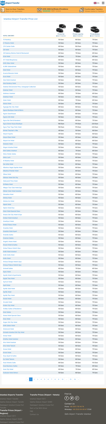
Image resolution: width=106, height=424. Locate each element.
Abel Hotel (6, 70)
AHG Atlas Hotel (8, 63)
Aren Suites (7, 312)
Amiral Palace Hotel (9, 225)
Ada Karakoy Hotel (9, 83)
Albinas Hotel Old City (10, 177)
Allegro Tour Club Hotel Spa (12, 187)
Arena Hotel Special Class (12, 315)
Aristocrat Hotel (8, 329)
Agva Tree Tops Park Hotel (12, 127)
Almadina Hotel (8, 194)
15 (70, 379)
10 (62, 379)
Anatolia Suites (8, 235)
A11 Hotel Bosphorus (10, 60)
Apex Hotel (7, 272)
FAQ (31, 411)
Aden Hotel (7, 100)
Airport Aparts (8, 134)
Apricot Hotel (7, 282)
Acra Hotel (6, 76)
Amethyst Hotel (8, 221)
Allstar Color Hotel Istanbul (12, 191)
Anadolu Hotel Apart (10, 231)
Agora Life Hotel (8, 117)
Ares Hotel (6, 319)
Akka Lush (6, 157)
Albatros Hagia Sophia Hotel (12, 167)
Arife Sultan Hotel (9, 325)
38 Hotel (6, 49)
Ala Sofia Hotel (8, 164)
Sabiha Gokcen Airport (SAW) (11, 419)
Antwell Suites (8, 268)
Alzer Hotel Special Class (11, 211)
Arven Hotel (7, 352)
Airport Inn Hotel (8, 140)
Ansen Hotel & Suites (10, 245)
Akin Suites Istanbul (10, 150)
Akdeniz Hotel (8, 144)
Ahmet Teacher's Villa (10, 130)
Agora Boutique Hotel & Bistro (13, 110)
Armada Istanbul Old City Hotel (13, 332)
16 (75, 379)
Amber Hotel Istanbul (10, 218)
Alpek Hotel (7, 204)
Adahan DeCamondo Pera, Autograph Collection (19, 87)
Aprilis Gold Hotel (9, 288)
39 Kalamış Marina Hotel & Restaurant (16, 53)
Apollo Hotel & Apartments (12, 275)
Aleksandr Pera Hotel (10, 181)
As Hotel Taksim (8, 359)
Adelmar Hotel (8, 97)
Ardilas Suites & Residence (12, 309)
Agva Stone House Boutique (12, 124)
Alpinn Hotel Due (8, 208)
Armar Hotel (7, 336)
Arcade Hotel (7, 302)
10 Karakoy (7, 39)
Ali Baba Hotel (8, 184)
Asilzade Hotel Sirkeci (10, 373)
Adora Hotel (7, 103)
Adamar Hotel (7, 90)
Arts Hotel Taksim (9, 346)
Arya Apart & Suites (10, 356)
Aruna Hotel (7, 349)
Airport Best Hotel (9, 137)
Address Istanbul (9, 93)
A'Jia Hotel (6, 56)
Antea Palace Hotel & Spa (11, 248)
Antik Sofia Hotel (8, 255)
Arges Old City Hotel (10, 322)
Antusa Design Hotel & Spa (12, 261)
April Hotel (6, 285)
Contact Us (34, 414)
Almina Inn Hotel (8, 201)
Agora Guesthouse (9, 113)
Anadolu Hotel (8, 228)
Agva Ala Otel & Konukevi (11, 120)
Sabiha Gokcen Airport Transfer (12, 402)
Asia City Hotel (8, 369)
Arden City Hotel (8, 305)
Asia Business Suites (10, 366)
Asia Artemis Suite (9, 362)
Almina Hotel (7, 198)
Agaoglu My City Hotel (10, 107)
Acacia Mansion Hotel (10, 73)
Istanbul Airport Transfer (9, 399)
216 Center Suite (8, 46)
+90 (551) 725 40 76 (77, 406)
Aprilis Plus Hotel (9, 295)
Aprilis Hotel (7, 292)
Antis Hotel (7, 258)
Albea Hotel (7, 174)
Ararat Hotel (7, 298)
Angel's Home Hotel (9, 241)
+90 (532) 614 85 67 (79, 409)
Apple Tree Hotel (8, 278)
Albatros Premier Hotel (10, 171)
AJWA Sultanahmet (9, 66)
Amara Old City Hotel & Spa (12, 214)
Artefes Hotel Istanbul (10, 339)
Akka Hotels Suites (9, 154)
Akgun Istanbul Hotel (10, 147)
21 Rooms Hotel (8, 43)
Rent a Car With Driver (38, 408)
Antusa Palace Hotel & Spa (12, 265)
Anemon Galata (8, 238)
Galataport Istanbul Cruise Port (12, 422)
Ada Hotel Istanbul (9, 80)
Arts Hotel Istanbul (9, 342)
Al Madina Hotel (8, 161)
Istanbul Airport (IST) (8, 416)
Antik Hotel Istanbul (9, 251)
